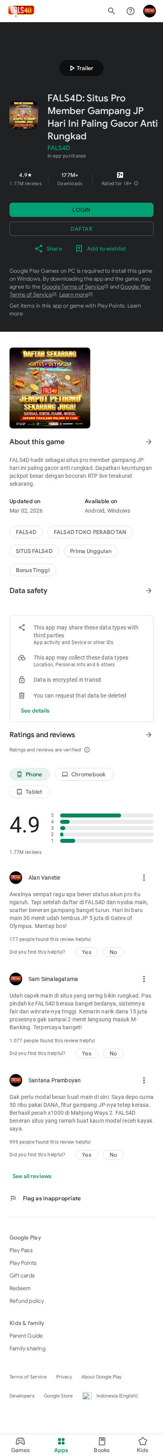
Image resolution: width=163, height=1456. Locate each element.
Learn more (73, 294)
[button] (136, 183)
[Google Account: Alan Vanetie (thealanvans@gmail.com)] (149, 11)
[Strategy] (90, 532)
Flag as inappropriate (45, 1198)
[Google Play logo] (21, 11)
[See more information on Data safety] (148, 590)
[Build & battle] (34, 551)
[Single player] (32, 570)
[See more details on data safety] (35, 710)
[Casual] (91, 551)
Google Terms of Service (73, 286)
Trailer (80, 68)
